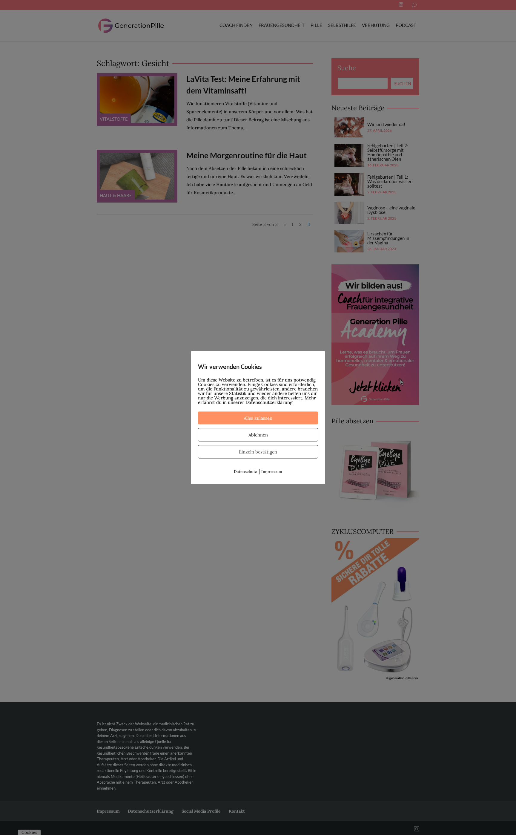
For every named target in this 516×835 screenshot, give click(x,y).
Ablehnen (258, 434)
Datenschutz (245, 471)
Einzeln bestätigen (258, 451)
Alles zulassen (258, 418)
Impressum (271, 471)
